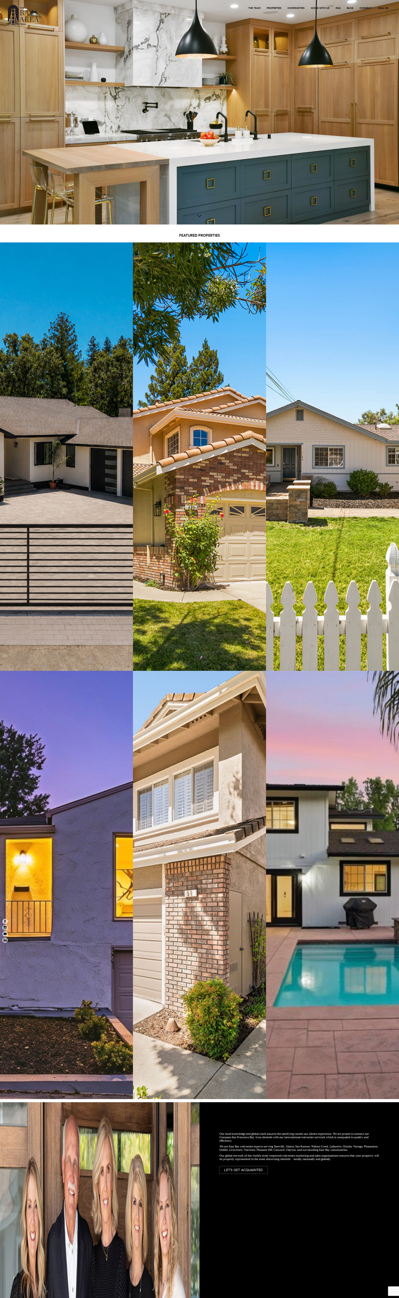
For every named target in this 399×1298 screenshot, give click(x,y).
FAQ (338, 8)
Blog (350, 8)
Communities (296, 8)
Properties (274, 8)
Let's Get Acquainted (243, 1170)
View (66, 270)
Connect (366, 8)
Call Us (383, 8)
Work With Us (320, 8)
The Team (254, 8)
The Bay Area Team (24, 15)
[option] (199, 112)
